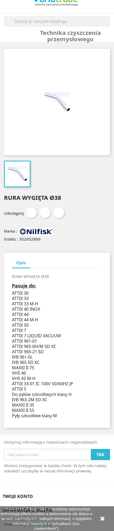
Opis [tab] (21, 263)
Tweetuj (45, 212)
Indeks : (11, 239)
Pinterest (59, 212)
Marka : (10, 231)
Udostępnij (31, 212)
